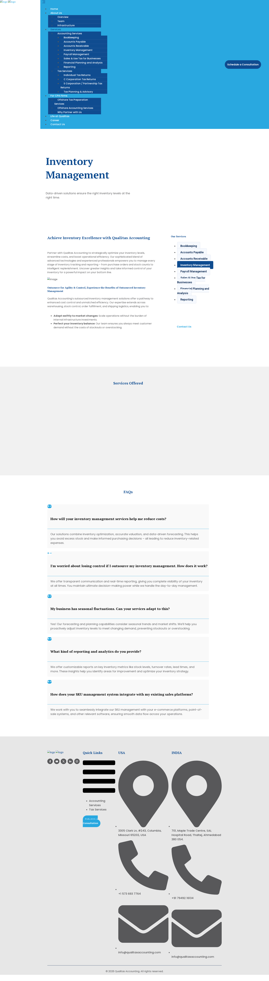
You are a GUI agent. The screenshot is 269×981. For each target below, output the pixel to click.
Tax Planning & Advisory (78, 91)
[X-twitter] (63, 761)
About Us (56, 13)
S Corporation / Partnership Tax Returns (81, 85)
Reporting (70, 66)
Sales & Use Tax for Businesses (82, 58)
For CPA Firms (58, 96)
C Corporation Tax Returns (80, 79)
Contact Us (57, 124)
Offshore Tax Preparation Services (71, 101)
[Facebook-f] (50, 761)
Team (60, 21)
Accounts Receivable (76, 46)
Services (55, 29)
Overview (62, 17)
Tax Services (64, 71)
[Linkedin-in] (70, 761)
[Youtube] (56, 761)
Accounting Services (69, 33)
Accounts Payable (75, 41)
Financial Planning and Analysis (83, 62)
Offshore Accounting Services (75, 108)
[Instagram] (77, 761)
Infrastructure (66, 25)
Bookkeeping (71, 37)
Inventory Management (78, 50)
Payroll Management (76, 54)
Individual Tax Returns (77, 75)
